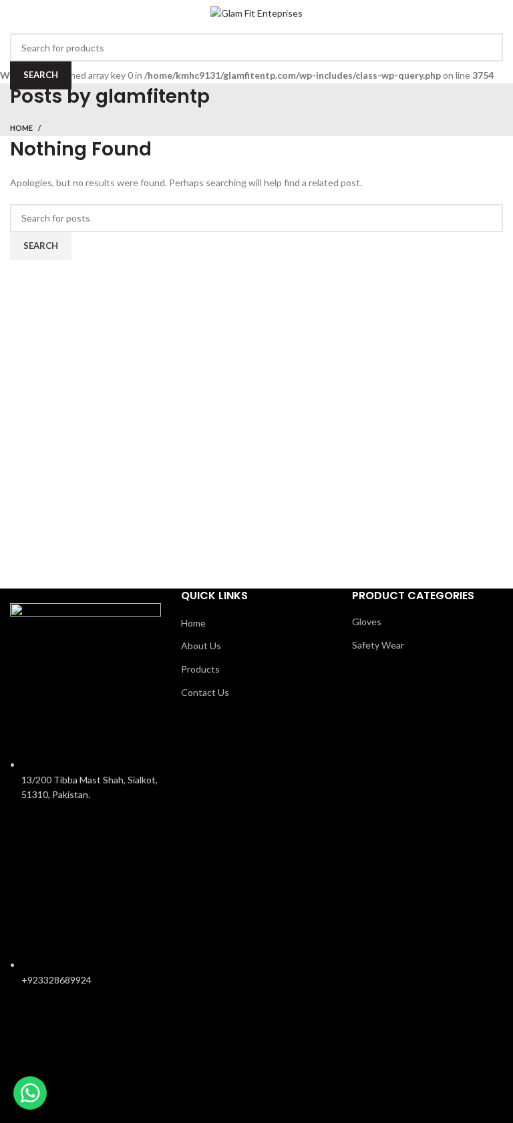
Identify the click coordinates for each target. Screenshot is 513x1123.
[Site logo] (256, 12)
